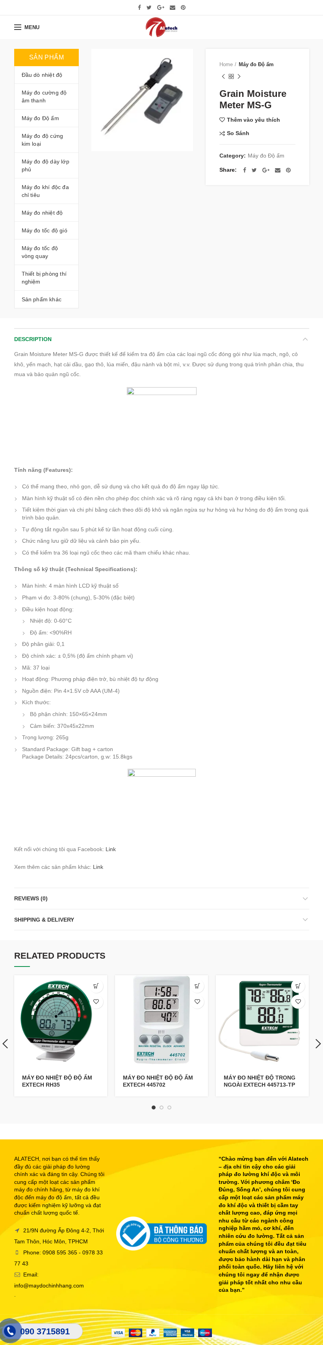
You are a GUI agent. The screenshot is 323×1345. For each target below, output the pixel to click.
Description (33, 339)
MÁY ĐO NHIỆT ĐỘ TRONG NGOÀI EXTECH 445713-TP (259, 1081)
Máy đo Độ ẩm (256, 64)
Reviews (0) (31, 898)
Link (111, 849)
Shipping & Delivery (44, 919)
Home (226, 64)
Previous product (223, 76)
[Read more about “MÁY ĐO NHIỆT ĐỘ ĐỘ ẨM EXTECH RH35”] (96, 986)
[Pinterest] (183, 7)
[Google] (160, 7)
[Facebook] (139, 7)
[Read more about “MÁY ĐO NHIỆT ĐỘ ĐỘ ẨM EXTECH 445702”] (197, 986)
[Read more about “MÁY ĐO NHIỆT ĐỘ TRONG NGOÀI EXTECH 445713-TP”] (298, 986)
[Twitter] (149, 7)
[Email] (172, 7)
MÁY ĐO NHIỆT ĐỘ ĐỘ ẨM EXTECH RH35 (57, 1081)
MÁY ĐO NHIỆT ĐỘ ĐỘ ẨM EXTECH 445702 (158, 1081)
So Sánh (238, 133)
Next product (239, 76)
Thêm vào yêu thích (253, 119)
